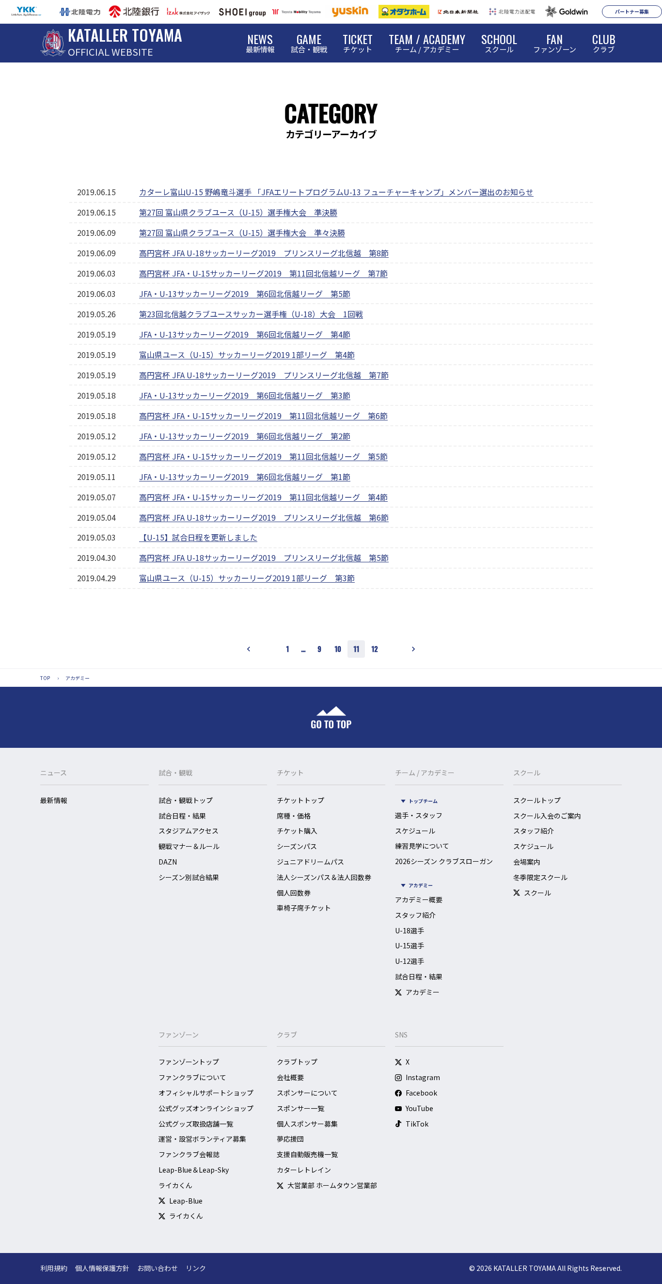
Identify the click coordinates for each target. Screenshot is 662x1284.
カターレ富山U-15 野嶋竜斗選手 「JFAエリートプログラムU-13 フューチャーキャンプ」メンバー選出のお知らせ (336, 192)
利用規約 (53, 1268)
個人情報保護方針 (102, 1268)
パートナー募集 (632, 11)
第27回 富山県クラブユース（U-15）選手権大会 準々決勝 (242, 232)
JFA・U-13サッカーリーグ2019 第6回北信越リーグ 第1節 (244, 476)
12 (374, 648)
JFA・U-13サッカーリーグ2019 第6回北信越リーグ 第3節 (244, 395)
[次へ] (413, 649)
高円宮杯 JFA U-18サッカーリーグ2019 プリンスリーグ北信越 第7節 (264, 375)
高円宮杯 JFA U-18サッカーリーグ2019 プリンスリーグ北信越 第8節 (264, 253)
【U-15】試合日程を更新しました (198, 537)
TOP (45, 677)
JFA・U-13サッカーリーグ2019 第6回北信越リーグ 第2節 (244, 436)
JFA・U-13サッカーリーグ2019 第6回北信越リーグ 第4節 (244, 334)
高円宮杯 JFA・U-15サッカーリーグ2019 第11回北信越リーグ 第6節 (263, 415)
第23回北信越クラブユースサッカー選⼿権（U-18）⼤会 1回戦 (251, 314)
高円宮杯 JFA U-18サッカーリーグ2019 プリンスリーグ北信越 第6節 (264, 517)
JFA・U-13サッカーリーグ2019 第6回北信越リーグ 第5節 (244, 293)
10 (337, 648)
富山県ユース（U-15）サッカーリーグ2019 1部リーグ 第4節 (247, 354)
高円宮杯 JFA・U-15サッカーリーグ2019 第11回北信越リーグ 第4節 (263, 497)
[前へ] (248, 649)
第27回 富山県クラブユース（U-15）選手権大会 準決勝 (238, 212)
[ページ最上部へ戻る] (331, 717)
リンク (196, 1268)
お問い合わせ (157, 1268)
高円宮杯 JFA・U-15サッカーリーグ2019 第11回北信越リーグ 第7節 (263, 273)
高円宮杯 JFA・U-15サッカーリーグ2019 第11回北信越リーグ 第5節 (263, 456)
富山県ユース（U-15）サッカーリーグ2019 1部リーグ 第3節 (247, 578)
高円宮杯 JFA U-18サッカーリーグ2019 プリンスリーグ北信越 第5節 (264, 557)
